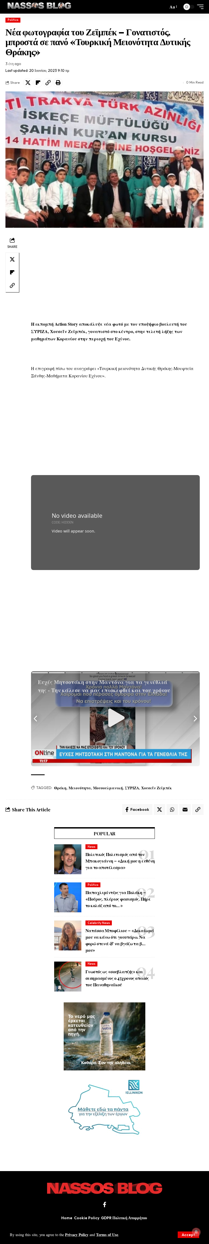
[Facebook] (105, 1204)
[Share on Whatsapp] (172, 809)
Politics (13, 20)
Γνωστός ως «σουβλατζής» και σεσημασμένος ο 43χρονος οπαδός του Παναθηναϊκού (117, 978)
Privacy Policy (76, 1234)
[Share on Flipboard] (37, 82)
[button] (188, 1234)
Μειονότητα (80, 787)
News (92, 847)
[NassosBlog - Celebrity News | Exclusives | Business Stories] (39, 7)
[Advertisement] (115, 274)
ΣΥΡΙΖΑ (132, 787)
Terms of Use (107, 1234)
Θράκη (60, 787)
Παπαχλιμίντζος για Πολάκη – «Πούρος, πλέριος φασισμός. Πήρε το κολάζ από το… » (117, 898)
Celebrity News (99, 923)
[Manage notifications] (196, 1232)
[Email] (185, 809)
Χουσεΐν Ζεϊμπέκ (156, 787)
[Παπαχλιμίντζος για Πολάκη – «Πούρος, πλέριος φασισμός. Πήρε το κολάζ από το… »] (67, 897)
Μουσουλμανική (108, 787)
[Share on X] (27, 82)
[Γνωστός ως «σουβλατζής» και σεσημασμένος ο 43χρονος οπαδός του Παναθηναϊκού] (67, 976)
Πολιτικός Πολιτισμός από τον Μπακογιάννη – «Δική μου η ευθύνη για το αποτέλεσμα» (120, 860)
